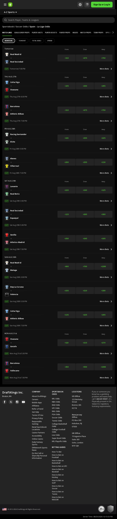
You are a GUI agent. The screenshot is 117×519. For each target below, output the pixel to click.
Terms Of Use (37, 415)
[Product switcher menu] (5, 4)
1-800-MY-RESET (101, 399)
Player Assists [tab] (51, 32)
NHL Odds (56, 411)
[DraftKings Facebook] (4, 402)
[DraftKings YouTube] (23, 402)
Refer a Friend (37, 409)
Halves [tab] (75, 32)
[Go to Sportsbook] (10, 4)
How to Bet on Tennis (58, 492)
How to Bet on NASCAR (58, 498)
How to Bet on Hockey (58, 476)
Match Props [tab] (85, 32)
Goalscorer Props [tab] (22, 32)
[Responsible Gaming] (87, 4)
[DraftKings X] (11, 402)
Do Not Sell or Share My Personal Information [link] (39, 455)
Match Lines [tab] (7, 32)
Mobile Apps (37, 402)
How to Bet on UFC (59, 466)
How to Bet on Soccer (58, 487)
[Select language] (80, 4)
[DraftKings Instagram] (17, 402)
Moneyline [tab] (9, 40)
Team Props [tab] (98, 32)
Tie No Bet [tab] (22, 40)
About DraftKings (39, 396)
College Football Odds (58, 430)
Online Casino (37, 439)
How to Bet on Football (58, 456)
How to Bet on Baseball (58, 470)
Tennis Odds (57, 421)
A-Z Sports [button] (9, 12)
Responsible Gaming (37, 422)
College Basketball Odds (59, 425)
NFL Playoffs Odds (59, 441)
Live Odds (56, 435)
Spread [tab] (49, 40)
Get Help (35, 412)
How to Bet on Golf (58, 481)
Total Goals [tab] (36, 40)
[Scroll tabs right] (110, 32)
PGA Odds (56, 414)
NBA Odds (56, 402)
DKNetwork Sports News (39, 448)
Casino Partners (38, 432)
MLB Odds (56, 405)
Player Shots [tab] (37, 32)
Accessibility (37, 436)
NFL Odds (56, 398)
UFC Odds (56, 408)
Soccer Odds (22, 26)
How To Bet (56, 452)
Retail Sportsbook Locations (39, 428)
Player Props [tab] (64, 32)
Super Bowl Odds (59, 438)
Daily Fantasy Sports (37, 443)
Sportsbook (8, 26)
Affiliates (35, 405)
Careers (35, 399)
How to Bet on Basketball (58, 461)
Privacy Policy (37, 418)
